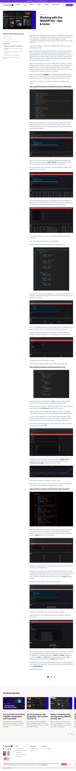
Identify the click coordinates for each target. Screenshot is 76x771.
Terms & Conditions (46, 748)
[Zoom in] (51, 104)
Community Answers (20, 754)
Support (39, 4)
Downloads (18, 752)
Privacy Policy (44, 764)
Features (18, 4)
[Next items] (72, 734)
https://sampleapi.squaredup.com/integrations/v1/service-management (50, 86)
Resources (31, 4)
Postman (46, 74)
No (70, 764)
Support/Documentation (21, 750)
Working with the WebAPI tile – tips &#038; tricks (13, 46)
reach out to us (38, 666)
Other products (55, 4)
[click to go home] (8, 5)
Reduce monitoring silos (7, 38)
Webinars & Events (34, 748)
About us (32, 750)
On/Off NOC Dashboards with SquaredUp (12, 55)
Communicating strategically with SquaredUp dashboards (11, 58)
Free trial (69, 5)
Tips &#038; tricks (6, 43)
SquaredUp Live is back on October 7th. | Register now (37, 1)
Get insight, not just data (7, 36)
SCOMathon (18, 756)
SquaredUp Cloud (20, 748)
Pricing (25, 5)
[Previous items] (69, 734)
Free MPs (47, 4)
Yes (63, 764)
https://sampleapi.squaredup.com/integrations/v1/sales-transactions (50, 489)
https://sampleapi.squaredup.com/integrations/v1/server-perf (47, 367)
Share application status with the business (11, 41)
